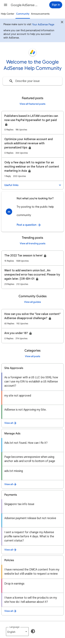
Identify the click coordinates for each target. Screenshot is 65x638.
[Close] (62, 22)
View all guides (32, 302)
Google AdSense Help (25, 5)
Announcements (40, 13)
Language (14, 627)
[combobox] (32, 81)
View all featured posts (32, 103)
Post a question (27, 225)
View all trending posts (32, 243)
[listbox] (17, 631)
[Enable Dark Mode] (33, 631)
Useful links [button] (11, 185)
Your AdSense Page (43, 24)
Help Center (7, 13)
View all (8, 423)
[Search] (11, 81)
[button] (5, 5)
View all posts (32, 356)
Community (22, 13)
